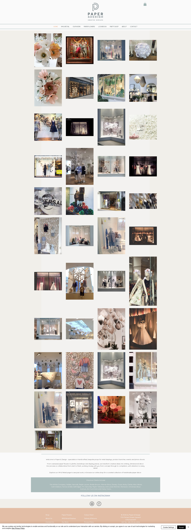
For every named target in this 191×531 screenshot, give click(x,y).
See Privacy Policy (18, 528)
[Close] (188, 527)
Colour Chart (89, 515)
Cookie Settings (168, 527)
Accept (181, 527)
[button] (145, 4)
